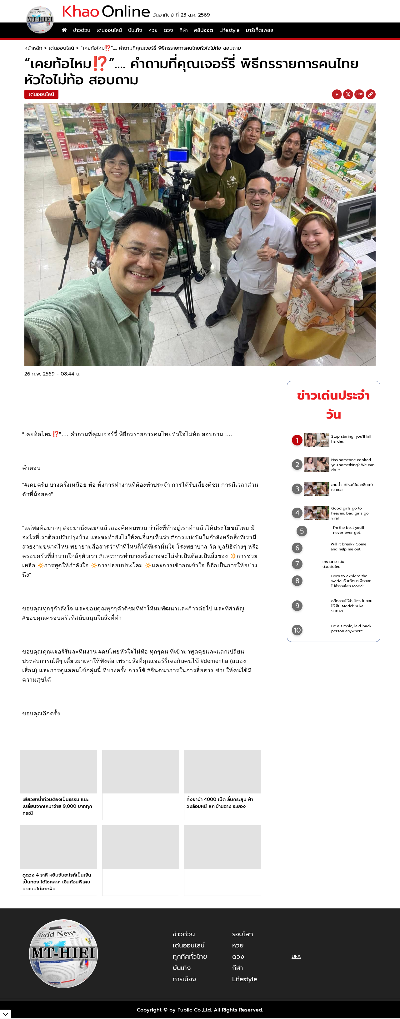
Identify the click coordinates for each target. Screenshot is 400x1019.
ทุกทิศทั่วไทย (190, 956)
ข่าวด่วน (81, 30)
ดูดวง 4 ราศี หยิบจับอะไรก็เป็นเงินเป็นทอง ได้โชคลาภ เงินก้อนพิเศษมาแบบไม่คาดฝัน (56, 882)
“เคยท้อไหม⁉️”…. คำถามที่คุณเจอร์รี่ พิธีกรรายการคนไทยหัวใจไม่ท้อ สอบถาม (161, 48)
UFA (296, 956)
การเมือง (184, 979)
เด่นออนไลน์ (109, 30)
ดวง (168, 30)
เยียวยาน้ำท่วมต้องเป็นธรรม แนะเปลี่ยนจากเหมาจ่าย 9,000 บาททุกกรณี (57, 806)
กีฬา (183, 30)
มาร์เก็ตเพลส (259, 30)
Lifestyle (229, 30)
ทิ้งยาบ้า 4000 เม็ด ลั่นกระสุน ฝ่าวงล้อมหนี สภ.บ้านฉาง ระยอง (220, 803)
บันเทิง (135, 30)
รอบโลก (242, 934)
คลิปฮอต (203, 30)
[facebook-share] (337, 94)
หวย (153, 30)
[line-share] (359, 94)
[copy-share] (371, 94)
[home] (64, 30)
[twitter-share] (348, 94)
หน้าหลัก (33, 48)
